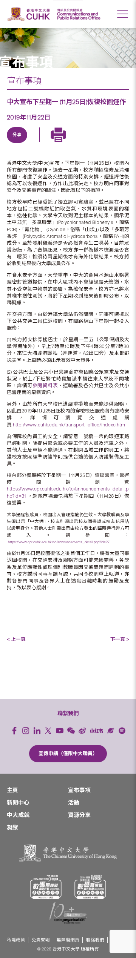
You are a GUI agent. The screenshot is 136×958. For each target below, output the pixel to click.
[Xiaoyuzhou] (110, 730)
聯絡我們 (95, 940)
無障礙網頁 (68, 940)
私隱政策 (16, 940)
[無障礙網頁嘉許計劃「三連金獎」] (46, 887)
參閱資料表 (45, 385)
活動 (73, 802)
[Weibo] (82, 730)
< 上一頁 (16, 639)
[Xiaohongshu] (96, 730)
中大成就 (18, 815)
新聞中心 (18, 802)
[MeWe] (105, 144)
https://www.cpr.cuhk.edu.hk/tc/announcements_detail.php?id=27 (59, 542)
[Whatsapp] (87, 144)
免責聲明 (41, 940)
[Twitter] (35, 144)
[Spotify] (122, 730)
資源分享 (79, 815)
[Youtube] (59, 730)
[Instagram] (25, 730)
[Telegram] (52, 144)
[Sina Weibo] (70, 144)
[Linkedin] (18, 144)
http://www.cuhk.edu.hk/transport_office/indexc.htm (69, 425)
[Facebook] (14, 730)
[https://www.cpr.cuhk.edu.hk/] (77, 14)
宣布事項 (24, 80)
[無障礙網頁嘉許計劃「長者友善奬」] (90, 887)
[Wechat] (71, 730)
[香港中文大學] (30, 14)
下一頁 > (119, 639)
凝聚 (12, 827)
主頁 (12, 790)
